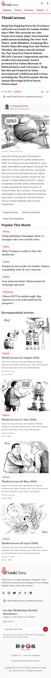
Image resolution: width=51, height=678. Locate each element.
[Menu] (48, 3)
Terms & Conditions (31, 655)
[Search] (42, 3)
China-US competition (13, 218)
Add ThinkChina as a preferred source (24, 96)
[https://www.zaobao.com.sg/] (25, 647)
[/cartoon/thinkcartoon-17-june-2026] (25, 395)
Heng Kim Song (10, 212)
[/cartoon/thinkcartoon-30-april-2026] (25, 519)
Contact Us (16, 655)
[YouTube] (14, 593)
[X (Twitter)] (3, 593)
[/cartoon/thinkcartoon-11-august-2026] (25, 333)
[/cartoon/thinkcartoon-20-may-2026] (25, 457)
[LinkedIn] (31, 593)
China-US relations (31, 212)
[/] (9, 3)
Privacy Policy (22, 637)
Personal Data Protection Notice (26, 660)
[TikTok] (20, 593)
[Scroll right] (48, 10)
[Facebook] (25, 593)
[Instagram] (9, 593)
